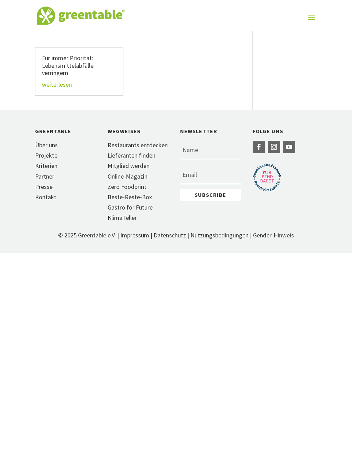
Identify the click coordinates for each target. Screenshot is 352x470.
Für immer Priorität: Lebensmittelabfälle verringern (68, 65)
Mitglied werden (129, 166)
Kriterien (46, 166)
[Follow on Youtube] (289, 147)
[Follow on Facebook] (259, 147)
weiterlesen (57, 84)
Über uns (46, 145)
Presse (44, 187)
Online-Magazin (127, 176)
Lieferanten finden (131, 155)
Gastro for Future (130, 207)
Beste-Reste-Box (130, 197)
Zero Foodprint (127, 187)
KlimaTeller (122, 218)
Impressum (134, 235)
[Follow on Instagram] (274, 147)
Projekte (46, 155)
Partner (44, 176)
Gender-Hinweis (273, 235)
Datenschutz (170, 235)
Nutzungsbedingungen (219, 235)
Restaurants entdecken (138, 145)
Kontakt (45, 197)
